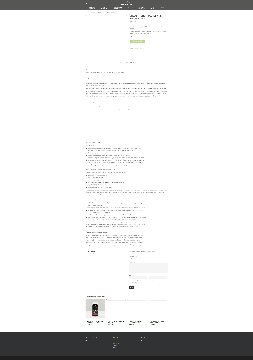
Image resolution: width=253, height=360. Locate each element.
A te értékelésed (133, 256)
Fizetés (114, 347)
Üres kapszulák (153, 8)
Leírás (121, 62)
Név (130, 275)
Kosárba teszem (137, 41)
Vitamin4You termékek (95, 12)
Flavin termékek (104, 8)
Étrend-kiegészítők (141, 8)
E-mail (151, 275)
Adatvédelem (116, 343)
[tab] (121, 62)
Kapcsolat (163, 8)
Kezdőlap (87, 12)
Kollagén (131, 8)
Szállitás (115, 345)
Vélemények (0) (130, 62)
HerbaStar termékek (92, 8)
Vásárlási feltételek (117, 341)
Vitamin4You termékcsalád (118, 8)
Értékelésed (132, 262)
